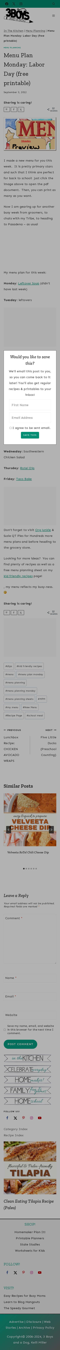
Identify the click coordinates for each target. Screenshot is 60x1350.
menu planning (15, 682)
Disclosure (33, 1322)
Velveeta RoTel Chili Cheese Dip (28, 852)
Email (10, 996)
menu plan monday (30, 674)
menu (9, 674)
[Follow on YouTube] (39, 1117)
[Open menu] (53, 15)
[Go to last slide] (8, 829)
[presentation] (30, 819)
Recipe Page (13, 715)
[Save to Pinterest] (7, 109)
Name (11, 978)
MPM (41, 698)
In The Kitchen (13, 30)
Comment (14, 918)
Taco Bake (24, 479)
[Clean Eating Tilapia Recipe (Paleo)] (30, 1167)
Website (11, 1015)
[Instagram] (21, 4)
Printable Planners (30, 1238)
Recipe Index (14, 1135)
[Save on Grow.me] (27, 109)
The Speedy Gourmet (19, 1308)
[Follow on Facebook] (7, 1117)
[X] (14, 4)
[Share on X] (21, 109)
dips (8, 666)
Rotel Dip (27, 468)
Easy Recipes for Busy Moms (24, 1296)
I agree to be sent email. (31, 428)
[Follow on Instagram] (31, 1117)
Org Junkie (43, 530)
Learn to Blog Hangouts (22, 1302)
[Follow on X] (15, 1117)
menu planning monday (20, 690)
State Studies (30, 1244)
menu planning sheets (19, 698)
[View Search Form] (53, 4)
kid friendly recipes (18, 576)
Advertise (16, 1322)
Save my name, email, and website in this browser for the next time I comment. (30, 1029)
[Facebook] (7, 4)
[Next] (51, 829)
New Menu (30, 707)
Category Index (16, 1129)
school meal (35, 715)
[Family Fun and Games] (30, 1090)
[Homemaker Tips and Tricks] (30, 1080)
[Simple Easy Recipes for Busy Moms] (30, 1058)
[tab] (24, 868)
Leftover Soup (28, 283)
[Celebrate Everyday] (30, 1069)
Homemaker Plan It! (29, 1232)
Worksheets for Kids (30, 1250)
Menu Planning (35, 30)
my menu (11, 707)
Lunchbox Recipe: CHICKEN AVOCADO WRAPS (12, 746)
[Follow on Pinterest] (23, 1117)
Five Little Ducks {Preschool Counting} (48, 743)
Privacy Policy (43, 1327)
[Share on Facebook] (14, 109)
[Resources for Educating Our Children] (30, 1101)
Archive (24, 1327)
